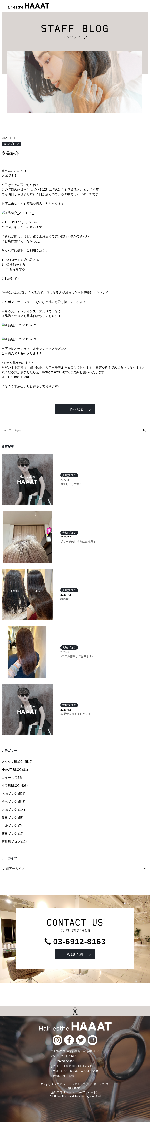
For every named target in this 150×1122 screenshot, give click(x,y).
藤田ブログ (12, 833)
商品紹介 (10, 153)
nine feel (95, 1096)
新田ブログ (12, 817)
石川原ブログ (14, 841)
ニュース (12, 777)
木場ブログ (13, 793)
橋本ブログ (13, 801)
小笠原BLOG (15, 785)
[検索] (144, 430)
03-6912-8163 (79, 941)
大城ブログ (11, 144)
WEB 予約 (75, 954)
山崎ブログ (12, 825)
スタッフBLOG (17, 761)
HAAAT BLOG (15, 769)
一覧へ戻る (75, 409)
